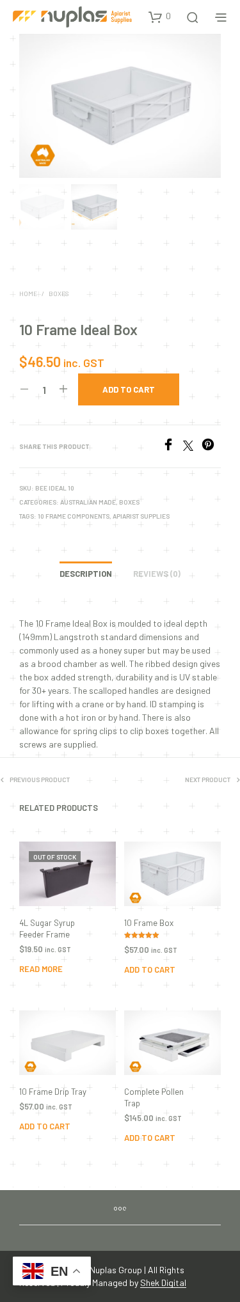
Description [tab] (86, 574)
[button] (159, 16)
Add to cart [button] (149, 969)
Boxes (58, 293)
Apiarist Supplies (141, 516)
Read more (41, 969)
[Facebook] (172, 447)
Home (28, 293)
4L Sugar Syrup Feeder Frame (47, 928)
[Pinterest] (211, 447)
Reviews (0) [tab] (156, 574)
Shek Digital (163, 1283)
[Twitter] (192, 447)
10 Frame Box (148, 923)
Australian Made (88, 502)
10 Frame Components (73, 516)
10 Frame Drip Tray (52, 1091)
